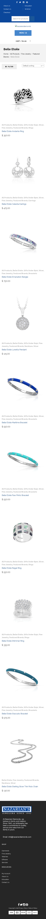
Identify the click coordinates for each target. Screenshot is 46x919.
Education (5, 879)
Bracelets (33, 273)
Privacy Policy (23, 908)
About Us (5, 876)
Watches (5, 856)
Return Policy (33, 908)
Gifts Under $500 (31, 198)
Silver (41, 125)
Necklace (29, 346)
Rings (31, 128)
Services (5, 862)
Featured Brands (20, 128)
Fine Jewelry (26, 54)
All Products (14, 54)
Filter (10, 66)
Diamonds (5, 851)
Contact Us (5, 882)
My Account (6, 873)
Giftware (5, 859)
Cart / (21, 41)
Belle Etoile (18, 125)
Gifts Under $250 (31, 125)
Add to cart (9, 135)
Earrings (32, 201)
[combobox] (33, 65)
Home (6, 54)
